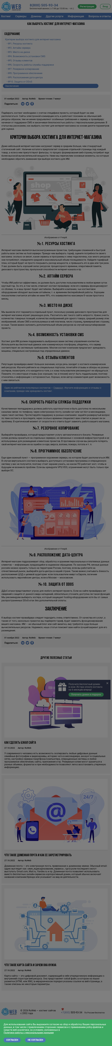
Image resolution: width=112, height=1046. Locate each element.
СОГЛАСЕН (12, 1040)
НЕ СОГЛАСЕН (35, 1040)
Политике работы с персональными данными (29, 1032)
